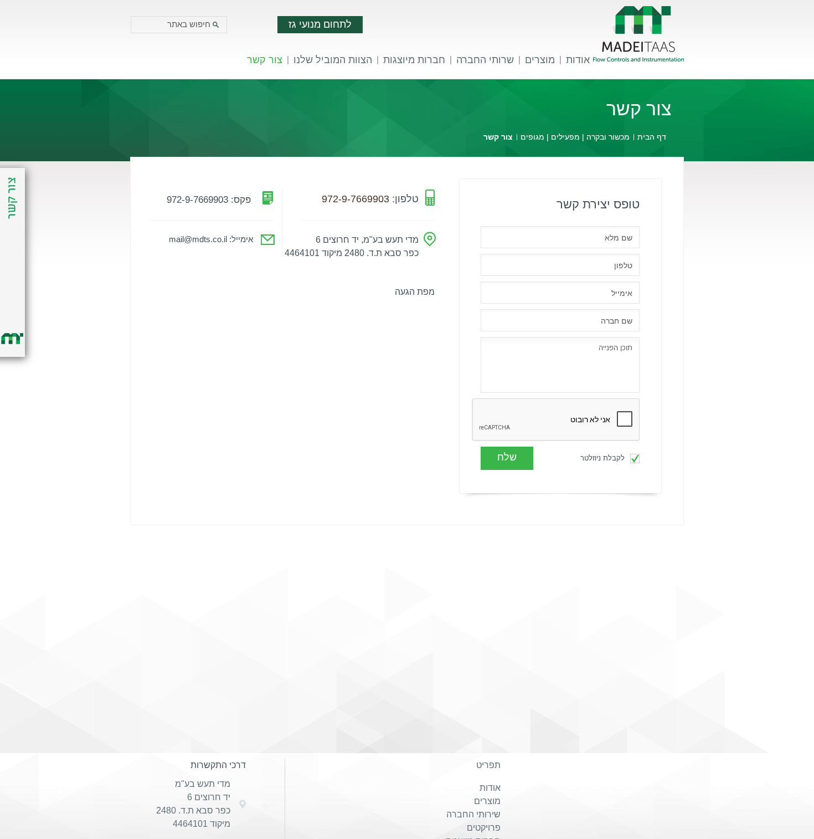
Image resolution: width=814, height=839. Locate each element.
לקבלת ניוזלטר (603, 458)
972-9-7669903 (355, 198)
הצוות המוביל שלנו (332, 59)
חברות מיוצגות (414, 59)
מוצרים (540, 59)
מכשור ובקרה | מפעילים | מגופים (575, 136)
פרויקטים (484, 827)
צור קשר (264, 59)
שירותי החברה (473, 814)
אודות (578, 59)
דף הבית (651, 136)
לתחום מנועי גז (320, 24)
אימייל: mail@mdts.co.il (211, 239)
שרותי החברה (485, 59)
